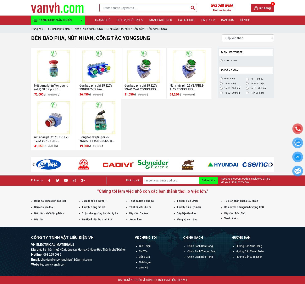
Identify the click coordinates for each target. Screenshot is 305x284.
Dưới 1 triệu (230, 78)
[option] (48, 164)
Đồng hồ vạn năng (187, 219)
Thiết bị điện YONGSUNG (88, 28)
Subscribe (208, 180)
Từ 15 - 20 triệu (258, 88)
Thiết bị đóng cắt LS (93, 207)
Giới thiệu (145, 246)
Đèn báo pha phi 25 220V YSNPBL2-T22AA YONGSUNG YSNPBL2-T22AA (95, 87)
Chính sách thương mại (201, 251)
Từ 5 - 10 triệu (257, 83)
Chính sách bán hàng (200, 246)
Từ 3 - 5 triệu (230, 83)
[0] (256, 8)
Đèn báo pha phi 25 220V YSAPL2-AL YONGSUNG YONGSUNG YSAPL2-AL (140, 87)
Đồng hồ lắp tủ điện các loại (50, 200)
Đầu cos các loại (43, 207)
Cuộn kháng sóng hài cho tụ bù (100, 213)
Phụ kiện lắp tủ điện (58, 28)
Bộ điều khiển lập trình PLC (97, 219)
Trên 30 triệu (257, 93)
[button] (33, 164)
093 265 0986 (222, 8)
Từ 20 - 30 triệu (232, 93)
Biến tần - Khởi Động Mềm (49, 213)
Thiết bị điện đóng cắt (141, 200)
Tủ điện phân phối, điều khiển (241, 200)
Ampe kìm (135, 219)
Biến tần (38, 219)
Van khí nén (231, 218)
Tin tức (143, 251)
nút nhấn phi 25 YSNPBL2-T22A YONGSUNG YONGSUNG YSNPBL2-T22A (52, 139)
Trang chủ (37, 28)
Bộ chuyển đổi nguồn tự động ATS (244, 207)
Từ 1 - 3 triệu (256, 78)
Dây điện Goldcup (187, 213)
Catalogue (145, 262)
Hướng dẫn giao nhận (249, 256)
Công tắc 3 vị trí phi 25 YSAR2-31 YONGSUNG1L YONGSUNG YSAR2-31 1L (96, 139)
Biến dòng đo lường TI (94, 200)
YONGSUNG (230, 60)
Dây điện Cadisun (139, 213)
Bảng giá (144, 256)
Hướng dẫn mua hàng (249, 246)
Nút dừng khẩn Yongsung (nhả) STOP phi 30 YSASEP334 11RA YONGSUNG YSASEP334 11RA (51, 87)
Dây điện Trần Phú (234, 213)
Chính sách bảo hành (200, 256)
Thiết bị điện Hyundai (189, 207)
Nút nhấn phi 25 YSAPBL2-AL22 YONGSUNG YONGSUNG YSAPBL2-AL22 (188, 87)
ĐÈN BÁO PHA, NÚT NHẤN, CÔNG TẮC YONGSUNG (137, 28)
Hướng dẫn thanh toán (250, 251)
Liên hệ (143, 267)
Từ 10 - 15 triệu (232, 88)
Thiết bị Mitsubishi (140, 207)
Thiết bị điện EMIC (187, 200)
